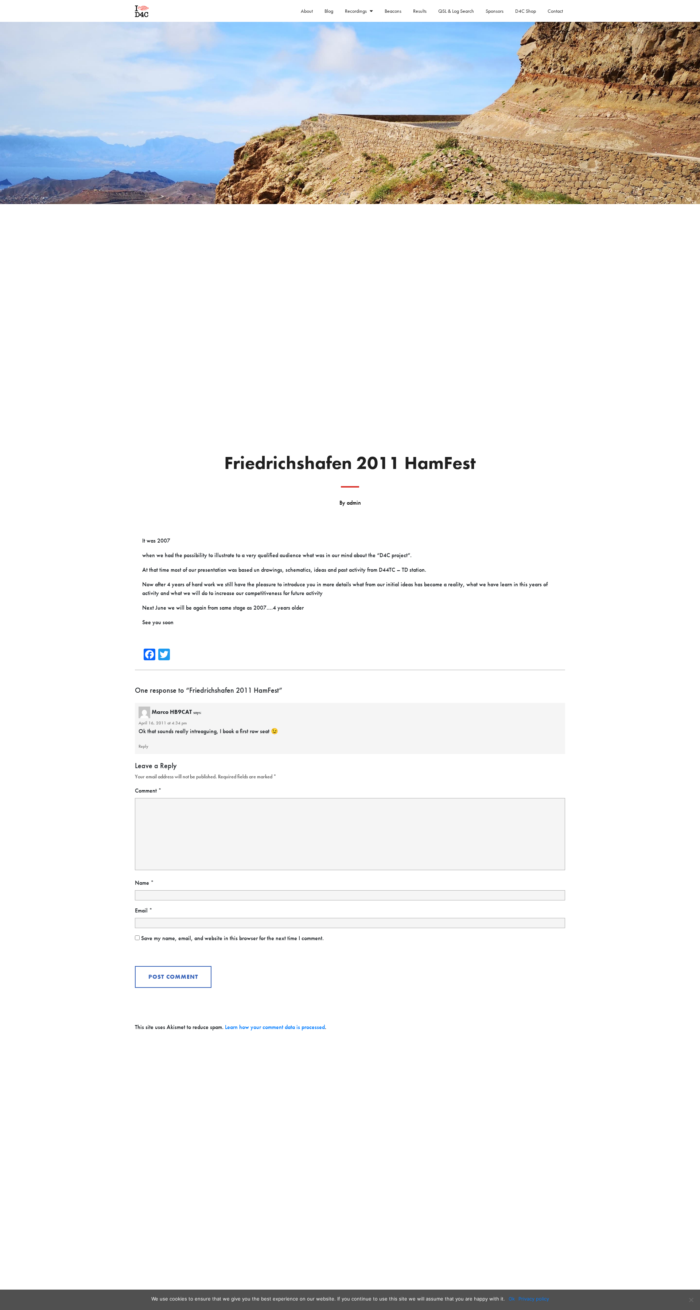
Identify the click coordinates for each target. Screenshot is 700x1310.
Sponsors (494, 11)
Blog (328, 11)
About (307, 11)
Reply (143, 746)
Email (143, 910)
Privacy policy (533, 1299)
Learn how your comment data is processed (275, 1027)
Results (420, 11)
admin (354, 503)
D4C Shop (525, 11)
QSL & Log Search (456, 11)
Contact (555, 11)
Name (144, 883)
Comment (148, 790)
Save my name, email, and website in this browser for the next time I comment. (232, 938)
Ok (512, 1299)
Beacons (393, 11)
